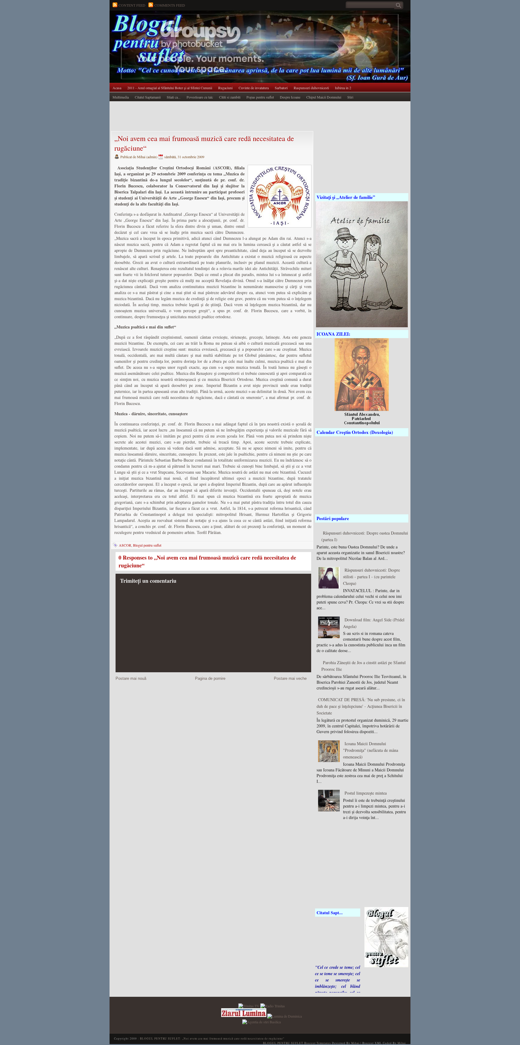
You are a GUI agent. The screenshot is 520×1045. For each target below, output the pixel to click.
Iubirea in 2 (343, 87)
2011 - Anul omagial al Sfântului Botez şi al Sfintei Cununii (169, 87)
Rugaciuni (225, 87)
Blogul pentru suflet (147, 545)
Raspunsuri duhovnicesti (311, 87)
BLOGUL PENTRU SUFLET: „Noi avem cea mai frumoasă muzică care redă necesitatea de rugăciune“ (212, 1038)
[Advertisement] (219, 116)
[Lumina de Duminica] (284, 1015)
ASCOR (125, 545)
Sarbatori (281, 87)
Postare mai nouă (131, 678)
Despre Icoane (290, 97)
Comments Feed (169, 5)
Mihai (355, 1043)
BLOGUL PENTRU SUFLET (177, 23)
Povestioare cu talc (200, 97)
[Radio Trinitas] (272, 1005)
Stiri (350, 97)
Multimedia (121, 97)
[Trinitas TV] (249, 1005)
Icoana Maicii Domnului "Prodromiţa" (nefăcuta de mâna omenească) (370, 750)
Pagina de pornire (210, 678)
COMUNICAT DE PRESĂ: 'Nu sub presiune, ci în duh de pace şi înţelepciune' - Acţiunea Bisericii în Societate (361, 706)
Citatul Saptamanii (148, 97)
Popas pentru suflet (260, 97)
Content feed (132, 5)
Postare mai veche (290, 678)
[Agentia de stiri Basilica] (261, 1020)
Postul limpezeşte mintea (366, 793)
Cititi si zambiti (229, 97)
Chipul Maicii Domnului (323, 97)
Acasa (117, 87)
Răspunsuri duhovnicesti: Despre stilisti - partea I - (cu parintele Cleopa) (371, 576)
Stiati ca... (174, 97)
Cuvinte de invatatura (254, 87)
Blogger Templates (317, 1043)
